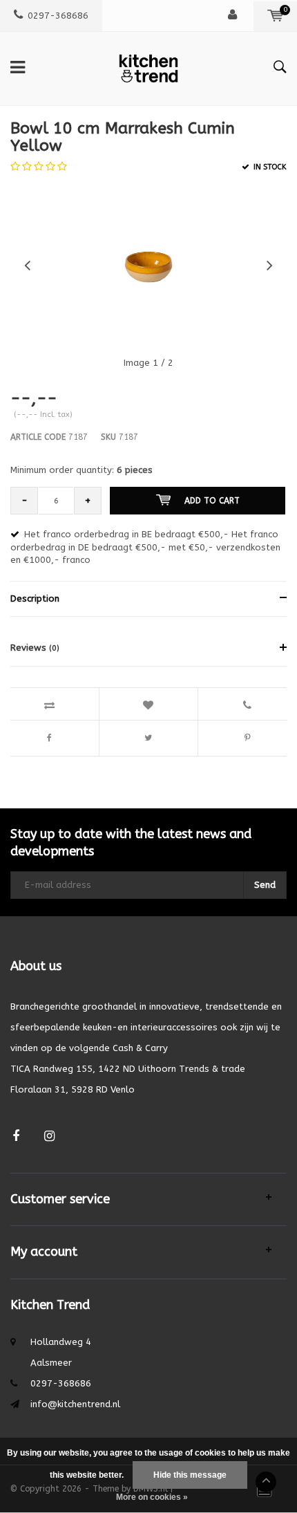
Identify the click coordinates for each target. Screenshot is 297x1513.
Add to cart (212, 500)
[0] (275, 15)
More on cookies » (152, 1497)
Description (34, 598)
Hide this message (190, 1475)
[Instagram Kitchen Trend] (49, 1136)
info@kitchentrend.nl (75, 1404)
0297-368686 (58, 15)
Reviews (34, 647)
